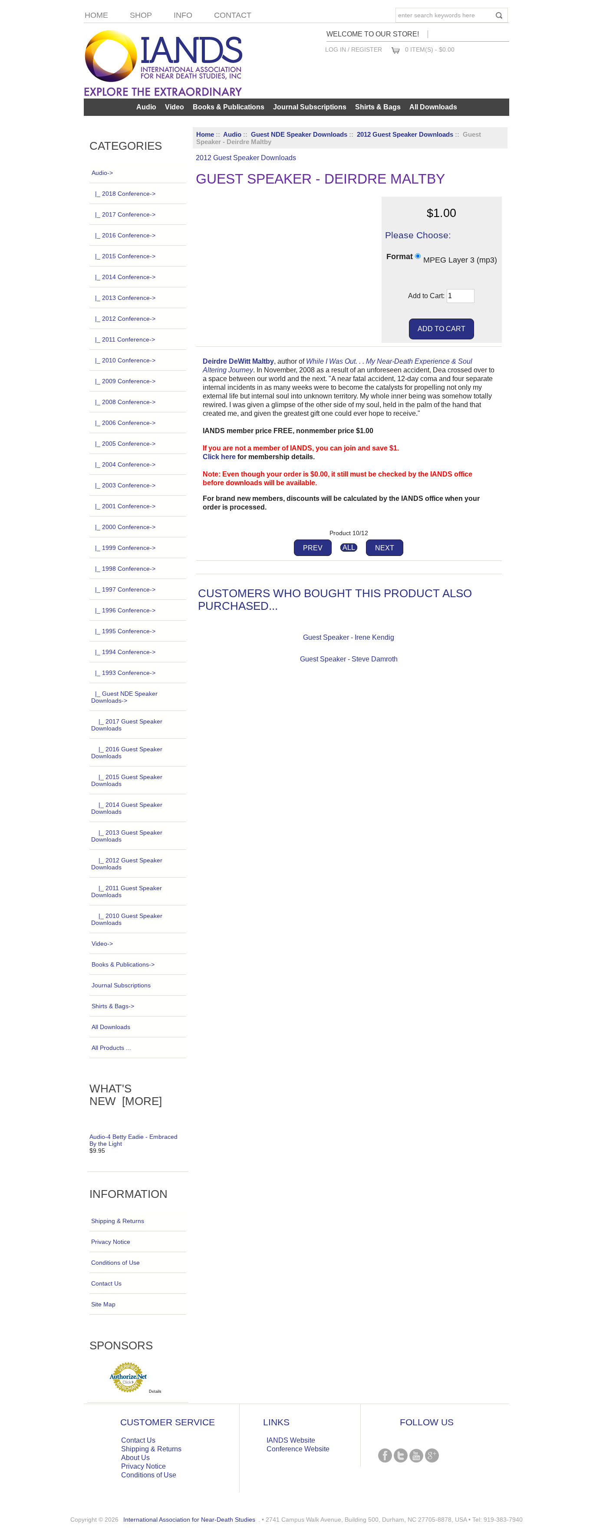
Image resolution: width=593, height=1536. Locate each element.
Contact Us (106, 1283)
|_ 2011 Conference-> (125, 339)
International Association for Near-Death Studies (189, 1519)
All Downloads (433, 107)
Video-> (102, 943)
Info (183, 15)
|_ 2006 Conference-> (125, 422)
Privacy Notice (110, 1241)
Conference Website (298, 1449)
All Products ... (111, 1047)
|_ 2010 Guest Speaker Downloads (126, 919)
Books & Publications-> (123, 964)
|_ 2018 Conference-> (125, 193)
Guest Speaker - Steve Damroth (349, 659)
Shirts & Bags (378, 107)
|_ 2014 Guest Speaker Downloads (126, 808)
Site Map (103, 1304)
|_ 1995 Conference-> (125, 631)
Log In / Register (353, 49)
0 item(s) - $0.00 (430, 49)
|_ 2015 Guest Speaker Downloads (126, 780)
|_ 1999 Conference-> (125, 547)
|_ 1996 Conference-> (125, 610)
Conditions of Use (115, 1262)
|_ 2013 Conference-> (125, 297)
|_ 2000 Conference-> (125, 526)
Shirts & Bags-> (113, 1006)
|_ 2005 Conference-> (125, 443)
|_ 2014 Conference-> (125, 276)
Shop (141, 15)
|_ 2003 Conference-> (125, 485)
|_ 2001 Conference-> (125, 506)
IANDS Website (291, 1440)
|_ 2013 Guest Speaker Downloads (126, 836)
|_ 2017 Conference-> (125, 214)
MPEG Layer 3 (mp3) (460, 259)
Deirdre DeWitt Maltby (238, 361)
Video (174, 107)
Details (155, 1391)
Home (96, 15)
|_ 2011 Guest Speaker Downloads (126, 891)
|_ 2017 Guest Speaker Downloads (126, 725)
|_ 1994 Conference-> (125, 651)
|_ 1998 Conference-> (125, 568)
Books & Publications (228, 107)
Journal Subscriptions (309, 107)
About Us (135, 1457)
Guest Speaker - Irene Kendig (348, 637)
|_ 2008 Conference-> (125, 401)
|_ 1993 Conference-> (125, 672)
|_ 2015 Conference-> (125, 256)
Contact (232, 15)
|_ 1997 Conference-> (125, 589)
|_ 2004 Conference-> (125, 464)
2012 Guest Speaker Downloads (405, 134)
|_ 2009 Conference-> (125, 381)
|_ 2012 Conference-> (125, 318)
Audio (232, 134)
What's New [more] (125, 1094)
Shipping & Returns (117, 1220)
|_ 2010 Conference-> (125, 360)
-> (102, 172)
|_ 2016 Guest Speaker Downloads (126, 753)
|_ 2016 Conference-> (125, 235)
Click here (219, 456)
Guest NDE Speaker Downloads (299, 134)
